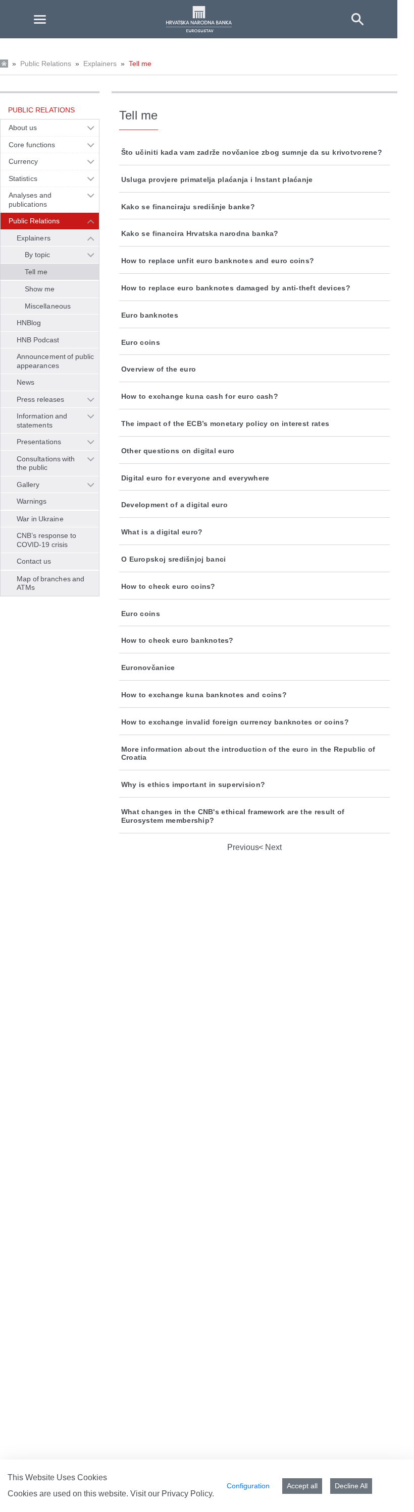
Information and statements (42, 420)
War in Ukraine (40, 519)
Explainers (100, 63)
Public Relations (45, 63)
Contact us (34, 561)
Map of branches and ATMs (50, 583)
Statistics (23, 178)
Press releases (40, 399)
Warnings (32, 501)
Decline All (351, 1486)
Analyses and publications (30, 199)
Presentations (39, 442)
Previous (243, 847)
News (25, 382)
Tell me (140, 63)
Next (272, 847)
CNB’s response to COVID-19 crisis (46, 540)
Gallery (28, 484)
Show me (40, 289)
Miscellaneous (48, 306)
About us (23, 128)
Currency (23, 161)
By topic (37, 255)
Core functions (32, 145)
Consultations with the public (46, 463)
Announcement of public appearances (55, 361)
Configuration (248, 1486)
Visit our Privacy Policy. (172, 1493)
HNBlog (29, 323)
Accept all (302, 1486)
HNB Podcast (38, 340)
